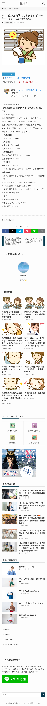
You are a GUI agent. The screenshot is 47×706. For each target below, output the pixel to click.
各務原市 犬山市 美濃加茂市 (17, 78)
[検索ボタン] (43, 3)
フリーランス (8, 22)
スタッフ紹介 (8, 639)
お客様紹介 (7, 634)
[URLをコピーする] (41, 231)
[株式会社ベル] (24, 3)
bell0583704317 (27, 90)
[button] (5, 231)
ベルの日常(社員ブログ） (12, 644)
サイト (40, 90)
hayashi (23, 276)
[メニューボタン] (3, 3)
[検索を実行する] (43, 694)
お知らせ (6, 629)
